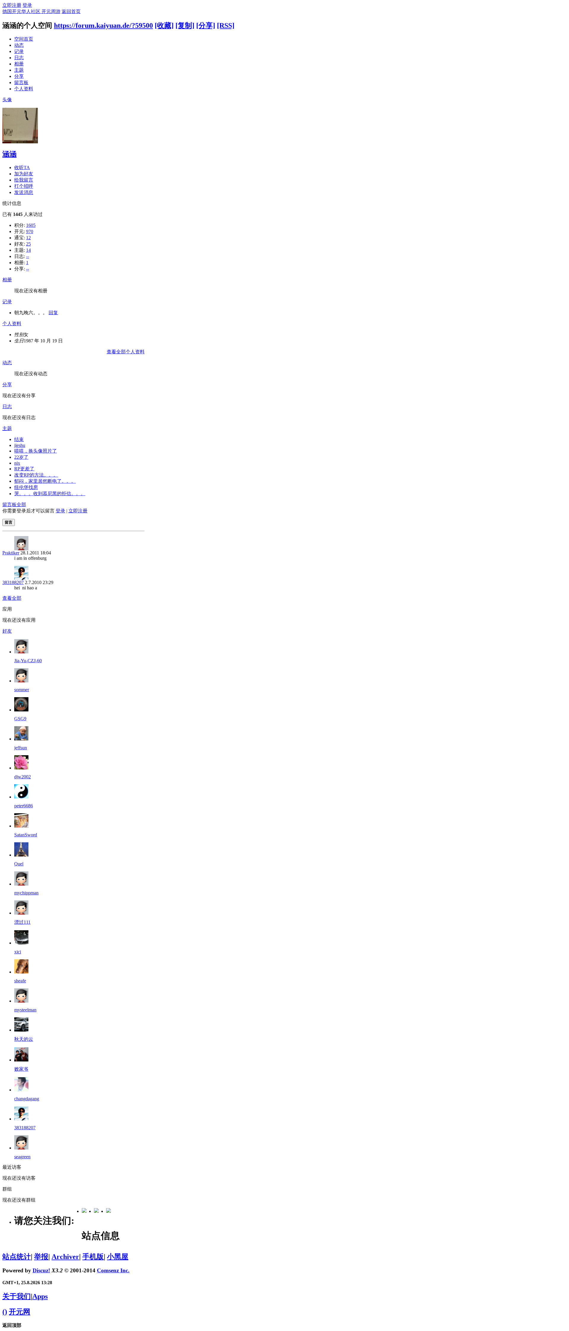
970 (29, 231)
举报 (41, 1257)
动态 (19, 45)
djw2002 (22, 776)
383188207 (13, 582)
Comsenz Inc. (113, 1270)
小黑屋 (117, 1257)
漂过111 (22, 922)
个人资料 (23, 88)
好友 (7, 631)
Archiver (65, 1257)
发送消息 (23, 192)
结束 (19, 439)
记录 (19, 51)
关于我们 (16, 1296)
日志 (19, 57)
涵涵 (9, 154)
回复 (53, 312)
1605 (31, 225)
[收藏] (164, 25)
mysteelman (25, 1009)
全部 (21, 504)
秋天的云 (23, 1039)
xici (17, 951)
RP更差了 (24, 468)
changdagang (26, 1098)
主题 (19, 70)
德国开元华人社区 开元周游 (31, 11)
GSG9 (20, 718)
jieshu (19, 445)
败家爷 (21, 1069)
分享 (19, 76)
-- (27, 256)
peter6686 (23, 805)
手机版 (93, 1257)
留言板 (21, 82)
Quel (18, 863)
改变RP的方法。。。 (36, 474)
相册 (19, 63)
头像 (7, 99)
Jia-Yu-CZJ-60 (28, 660)
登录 (27, 5)
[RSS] (225, 25)
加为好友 (23, 173)
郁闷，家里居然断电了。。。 (45, 481)
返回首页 (71, 11)
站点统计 (16, 1257)
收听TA (22, 167)
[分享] (205, 25)
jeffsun (20, 747)
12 (28, 237)
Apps (40, 1296)
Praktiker (10, 552)
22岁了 (21, 457)
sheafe (20, 980)
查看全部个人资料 (126, 351)
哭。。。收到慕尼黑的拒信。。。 (49, 493)
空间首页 (23, 38)
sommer (21, 689)
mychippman (26, 892)
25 (28, 243)
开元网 (19, 1312)
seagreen (22, 1156)
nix (17, 463)
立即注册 (11, 5)
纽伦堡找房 (26, 487)
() (4, 1312)
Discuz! (41, 1270)
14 (28, 250)
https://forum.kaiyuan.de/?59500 (103, 25)
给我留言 (23, 179)
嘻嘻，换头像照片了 (35, 450)
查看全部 (11, 598)
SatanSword (25, 834)
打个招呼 (23, 186)
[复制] (184, 25)
